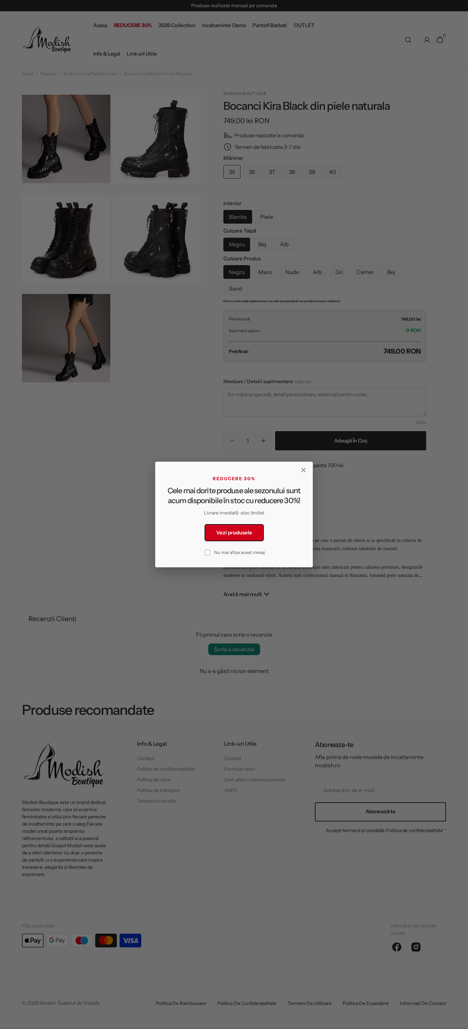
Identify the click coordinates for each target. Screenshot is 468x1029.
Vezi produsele (234, 532)
